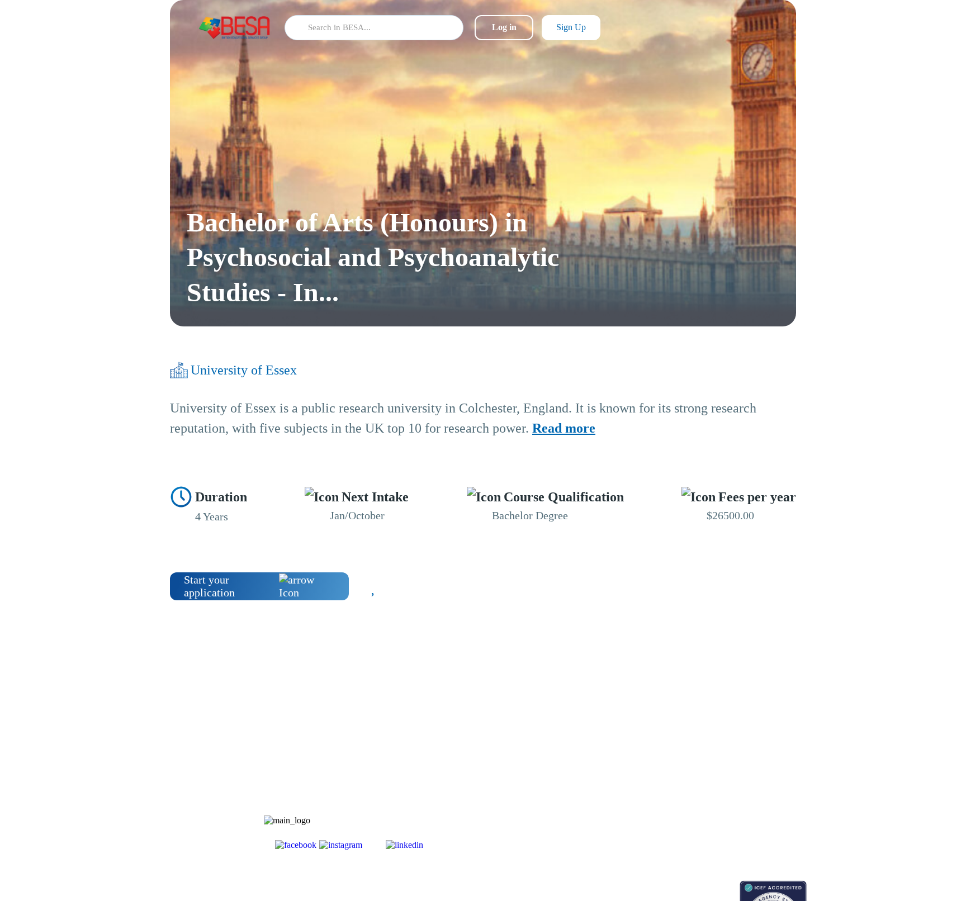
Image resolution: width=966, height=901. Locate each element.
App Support (632, 775)
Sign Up (571, 27)
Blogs (621, 736)
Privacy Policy (719, 814)
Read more (563, 428)
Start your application (209, 586)
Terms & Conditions (728, 795)
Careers (707, 775)
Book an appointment (646, 886)
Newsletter (629, 756)
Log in (504, 27)
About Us (711, 736)
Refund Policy (718, 834)
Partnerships (715, 756)
